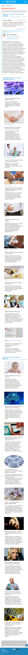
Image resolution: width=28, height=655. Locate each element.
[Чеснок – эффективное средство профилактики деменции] (14, 494)
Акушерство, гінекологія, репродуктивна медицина (13, 341)
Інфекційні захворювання (10, 95)
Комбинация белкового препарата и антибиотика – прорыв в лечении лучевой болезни (13, 624)
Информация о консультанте (13, 36)
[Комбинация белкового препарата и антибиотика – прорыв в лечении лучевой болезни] (14, 614)
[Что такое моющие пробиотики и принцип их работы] (14, 88)
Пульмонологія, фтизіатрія (10, 157)
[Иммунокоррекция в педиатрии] (14, 301)
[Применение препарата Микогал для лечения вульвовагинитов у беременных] (14, 332)
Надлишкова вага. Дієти (10, 249)
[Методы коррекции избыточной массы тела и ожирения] (14, 241)
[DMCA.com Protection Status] (16, 649)
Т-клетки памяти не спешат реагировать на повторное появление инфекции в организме (14, 471)
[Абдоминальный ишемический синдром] (14, 209)
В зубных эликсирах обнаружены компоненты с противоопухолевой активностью (13, 593)
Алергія (6, 308)
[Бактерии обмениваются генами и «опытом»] (14, 367)
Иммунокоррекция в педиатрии (12, 311)
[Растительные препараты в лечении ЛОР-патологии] (14, 272)
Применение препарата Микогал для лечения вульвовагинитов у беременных (13, 345)
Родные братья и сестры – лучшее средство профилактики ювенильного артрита (14, 533)
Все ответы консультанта (12, 38)
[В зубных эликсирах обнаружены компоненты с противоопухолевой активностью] (14, 583)
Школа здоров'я (8, 185)
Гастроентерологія (9, 124)
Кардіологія (7, 216)
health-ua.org (10, 2)
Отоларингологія (8, 279)
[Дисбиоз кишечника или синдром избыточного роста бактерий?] (14, 117)
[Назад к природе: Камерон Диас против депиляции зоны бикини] (14, 554)
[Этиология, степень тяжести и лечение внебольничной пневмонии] (14, 149)
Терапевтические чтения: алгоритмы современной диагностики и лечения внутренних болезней (13, 189)
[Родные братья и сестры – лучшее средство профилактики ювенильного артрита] (14, 523)
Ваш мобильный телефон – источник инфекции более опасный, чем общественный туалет (13, 438)
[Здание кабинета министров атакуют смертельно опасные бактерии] (14, 398)
